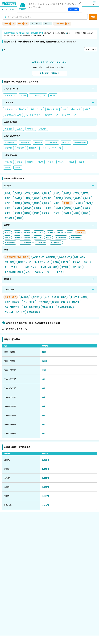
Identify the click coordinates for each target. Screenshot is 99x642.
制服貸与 (65, 142)
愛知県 (19, 162)
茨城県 (17, 167)
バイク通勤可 (52, 142)
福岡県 (71, 162)
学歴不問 (38, 142)
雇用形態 (34, 23)
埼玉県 (61, 162)
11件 (44, 370)
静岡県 (7, 167)
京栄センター (10, 95)
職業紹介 (30, 128)
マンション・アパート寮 (51, 148)
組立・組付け (52, 109)
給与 (46, 23)
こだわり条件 (60, 23)
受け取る (73, 9)
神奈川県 (8, 162)
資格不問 (8, 148)
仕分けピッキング (33, 114)
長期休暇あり (10, 142)
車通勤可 (20, 148)
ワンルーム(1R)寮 (38, 95)
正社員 (19, 128)
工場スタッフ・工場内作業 (15, 109)
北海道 (81, 162)
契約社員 (43, 128)
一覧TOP (11, 9)
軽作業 (88, 109)
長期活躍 (32, 148)
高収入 (53, 95)
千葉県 (50, 162)
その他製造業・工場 (13, 114)
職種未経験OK (80, 142)
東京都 (30, 162)
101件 (44, 361)
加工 (64, 109)
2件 (43, 379)
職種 (21, 23)
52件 (44, 352)
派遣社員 (8, 128)
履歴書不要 (25, 142)
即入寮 (23, 95)
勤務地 (7, 23)
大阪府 (40, 162)
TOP (3, 9)
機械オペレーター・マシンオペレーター (61, 114)
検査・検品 (75, 109)
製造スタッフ (36, 109)
